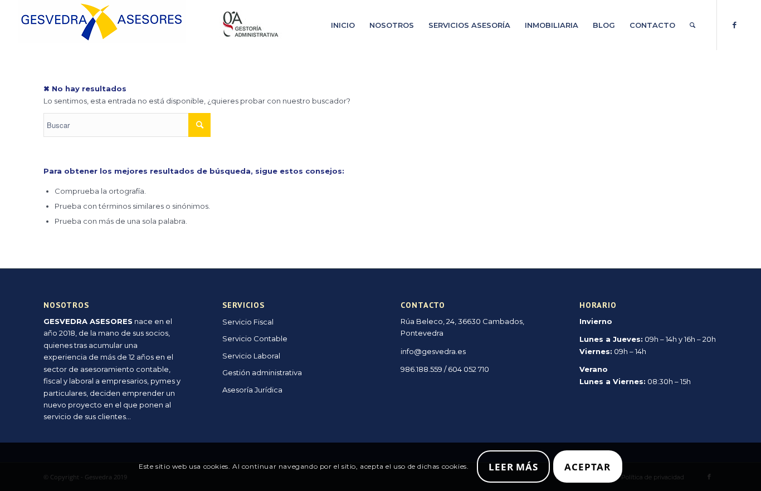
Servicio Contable (254, 338)
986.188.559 (421, 369)
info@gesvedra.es (433, 351)
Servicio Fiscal (248, 321)
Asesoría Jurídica (252, 389)
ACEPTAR (587, 466)
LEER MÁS (513, 466)
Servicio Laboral (251, 355)
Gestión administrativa (262, 372)
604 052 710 (468, 369)
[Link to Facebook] (734, 24)
